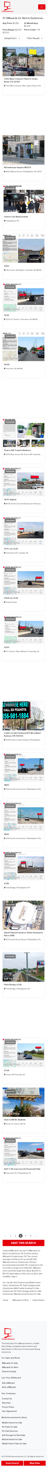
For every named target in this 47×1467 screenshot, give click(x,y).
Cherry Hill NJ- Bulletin (15, 1120)
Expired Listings (9, 1371)
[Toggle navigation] (41, 7)
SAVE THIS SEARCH (23, 1243)
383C (6, 834)
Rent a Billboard (9, 1387)
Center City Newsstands (16, 217)
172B (6, 883)
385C (6, 785)
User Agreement (9, 1411)
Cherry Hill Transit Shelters (17, 450)
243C (7, 315)
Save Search (12, 1463)
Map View (35, 1463)
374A (6, 1070)
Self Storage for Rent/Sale (13, 1435)
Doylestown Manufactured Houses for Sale (22, 1294)
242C (7, 647)
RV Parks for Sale (9, 1427)
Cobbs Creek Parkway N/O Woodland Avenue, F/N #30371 (22, 734)
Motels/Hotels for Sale (12, 1439)
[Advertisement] (23, 1205)
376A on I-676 (11, 598)
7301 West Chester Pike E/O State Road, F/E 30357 (21, 80)
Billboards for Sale (10, 1363)
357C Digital (10, 499)
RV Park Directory (10, 1431)
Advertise (6, 1403)
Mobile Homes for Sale (12, 1423)
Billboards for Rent (10, 1367)
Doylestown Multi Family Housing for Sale (21, 1288)
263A (7, 364)
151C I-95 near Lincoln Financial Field (22, 1169)
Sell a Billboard (8, 1383)
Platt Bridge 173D (13, 984)
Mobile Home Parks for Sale (14, 1443)
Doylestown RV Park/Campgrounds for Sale (22, 1291)
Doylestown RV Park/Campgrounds (24, 1285)
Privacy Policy (8, 1407)
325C (6, 266)
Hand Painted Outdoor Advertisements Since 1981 (23, 934)
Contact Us (7, 1398)
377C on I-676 (11, 549)
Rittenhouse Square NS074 (17, 167)
